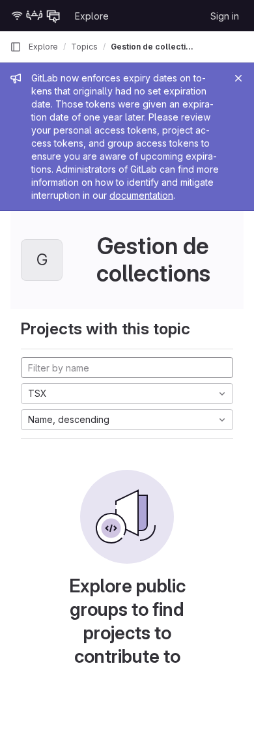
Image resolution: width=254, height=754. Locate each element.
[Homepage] (35, 15)
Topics (84, 46)
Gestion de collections (152, 46)
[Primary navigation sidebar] (15, 46)
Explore (92, 16)
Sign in (224, 16)
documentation (141, 195)
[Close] (238, 78)
